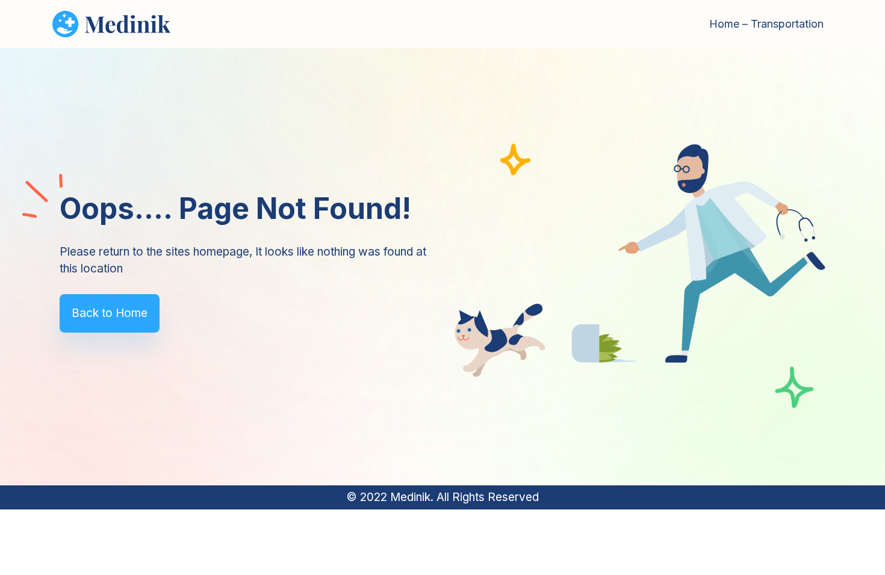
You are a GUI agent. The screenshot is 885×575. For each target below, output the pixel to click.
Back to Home (110, 313)
